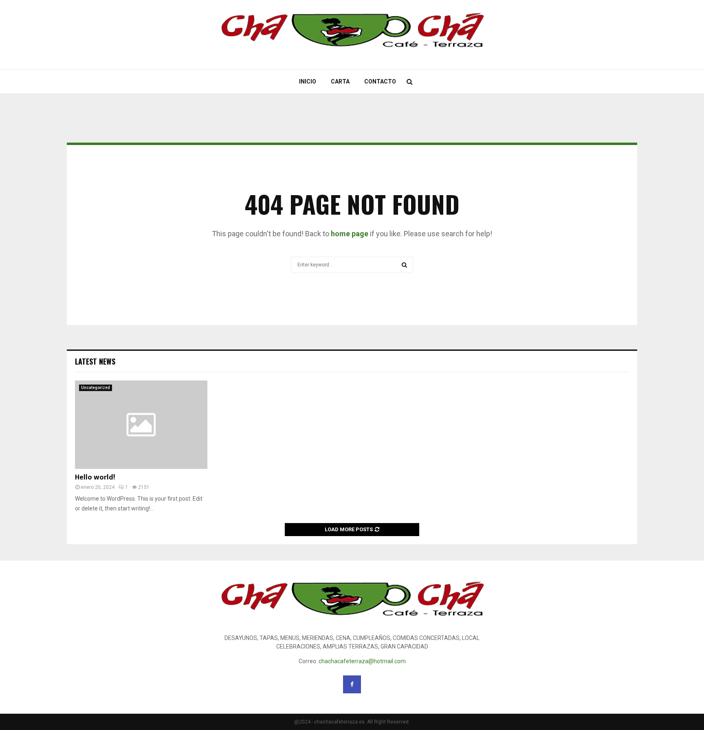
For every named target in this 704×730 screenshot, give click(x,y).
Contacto (380, 81)
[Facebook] (352, 684)
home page (349, 233)
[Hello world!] (141, 424)
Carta (340, 81)
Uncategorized (95, 387)
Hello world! (95, 477)
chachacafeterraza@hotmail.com (362, 661)
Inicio (307, 81)
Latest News (95, 361)
